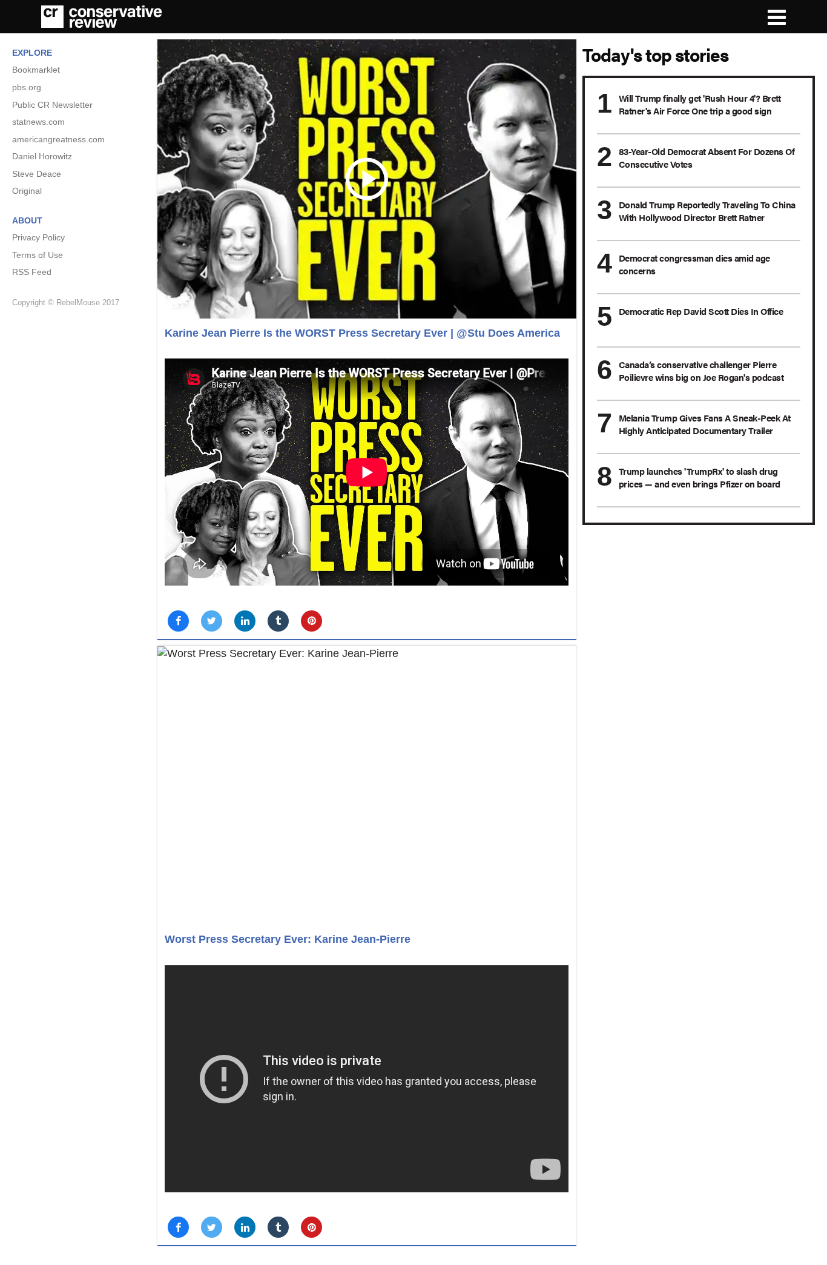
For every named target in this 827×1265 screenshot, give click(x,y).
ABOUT (27, 220)
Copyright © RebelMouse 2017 (65, 302)
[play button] (366, 179)
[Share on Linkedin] (244, 621)
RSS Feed (31, 272)
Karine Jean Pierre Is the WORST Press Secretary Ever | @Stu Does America (362, 333)
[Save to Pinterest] (311, 621)
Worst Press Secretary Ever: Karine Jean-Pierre (287, 939)
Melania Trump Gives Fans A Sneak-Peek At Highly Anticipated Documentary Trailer (705, 424)
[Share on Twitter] (211, 621)
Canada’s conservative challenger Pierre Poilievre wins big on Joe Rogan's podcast (701, 370)
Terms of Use (37, 255)
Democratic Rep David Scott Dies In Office (701, 311)
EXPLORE (32, 53)
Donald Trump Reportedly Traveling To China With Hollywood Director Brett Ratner (707, 210)
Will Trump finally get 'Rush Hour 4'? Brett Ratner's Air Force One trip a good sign (700, 104)
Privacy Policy (38, 237)
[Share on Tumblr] (278, 621)
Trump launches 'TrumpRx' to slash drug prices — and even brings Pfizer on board (699, 477)
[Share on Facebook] (178, 621)
